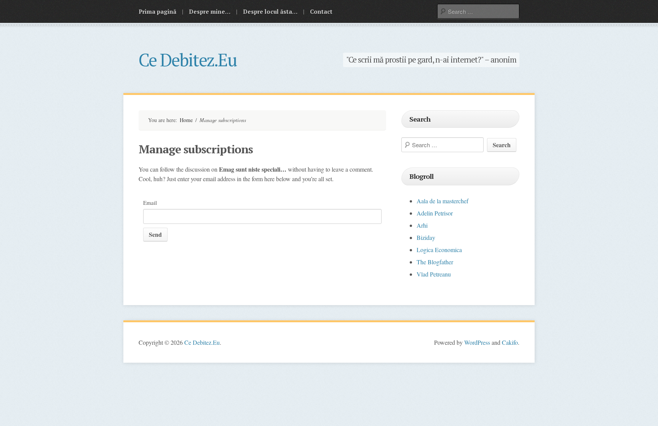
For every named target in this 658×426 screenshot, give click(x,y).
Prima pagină (157, 11)
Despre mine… (209, 11)
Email (150, 202)
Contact (321, 11)
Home (186, 120)
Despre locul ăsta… (270, 11)
